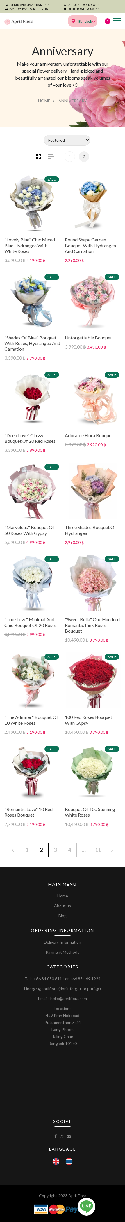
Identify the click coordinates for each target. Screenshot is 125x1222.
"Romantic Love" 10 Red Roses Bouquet (28, 811)
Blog (62, 915)
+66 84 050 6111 (48, 978)
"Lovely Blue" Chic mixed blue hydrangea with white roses (29, 245)
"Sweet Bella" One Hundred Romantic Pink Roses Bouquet (92, 625)
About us (62, 905)
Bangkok (85, 21)
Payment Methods (62, 952)
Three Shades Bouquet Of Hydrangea (90, 529)
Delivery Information (62, 942)
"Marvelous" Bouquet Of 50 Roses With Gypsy (29, 529)
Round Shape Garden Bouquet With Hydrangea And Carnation (90, 245)
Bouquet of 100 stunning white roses (90, 811)
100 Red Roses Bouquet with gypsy (88, 719)
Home (44, 100)
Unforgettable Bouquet (88, 337)
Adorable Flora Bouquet (89, 435)
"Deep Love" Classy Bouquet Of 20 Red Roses (30, 438)
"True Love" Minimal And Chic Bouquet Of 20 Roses (30, 622)
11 (98, 850)
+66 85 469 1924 (85, 978)
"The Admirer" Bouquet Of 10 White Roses (31, 719)
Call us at (83, 4)
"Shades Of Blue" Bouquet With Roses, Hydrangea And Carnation (32, 343)
